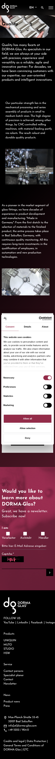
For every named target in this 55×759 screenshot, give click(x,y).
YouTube (9, 622)
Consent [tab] (10, 326)
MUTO (8, 644)
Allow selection (27, 428)
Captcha (8, 554)
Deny (27, 438)
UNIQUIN (10, 640)
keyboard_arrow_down (27, 30)
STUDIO (9, 648)
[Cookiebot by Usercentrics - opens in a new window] (39, 318)
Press (7, 705)
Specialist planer (14, 675)
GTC (25, 749)
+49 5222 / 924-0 (18, 729)
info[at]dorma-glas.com (22, 725)
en (32, 7)
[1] (49, 572)
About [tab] (45, 326)
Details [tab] (27, 326)
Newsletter (10, 683)
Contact (8, 679)
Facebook (37, 622)
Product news (12, 701)
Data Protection (36, 741)
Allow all (27, 418)
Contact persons (13, 671)
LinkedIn (22, 622)
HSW (7, 653)
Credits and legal (14, 741)
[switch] (47, 387)
